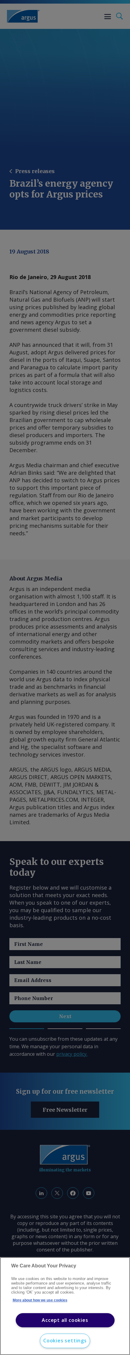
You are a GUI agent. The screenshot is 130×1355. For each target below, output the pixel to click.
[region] (65, 1306)
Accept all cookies (65, 1320)
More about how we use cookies (40, 1300)
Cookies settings (65, 1340)
